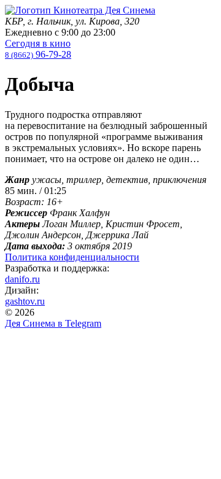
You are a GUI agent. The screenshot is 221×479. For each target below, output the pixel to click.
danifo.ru (22, 279)
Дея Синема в (53, 323)
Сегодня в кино (38, 43)
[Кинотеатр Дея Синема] (80, 10)
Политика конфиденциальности (72, 257)
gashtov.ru (25, 301)
